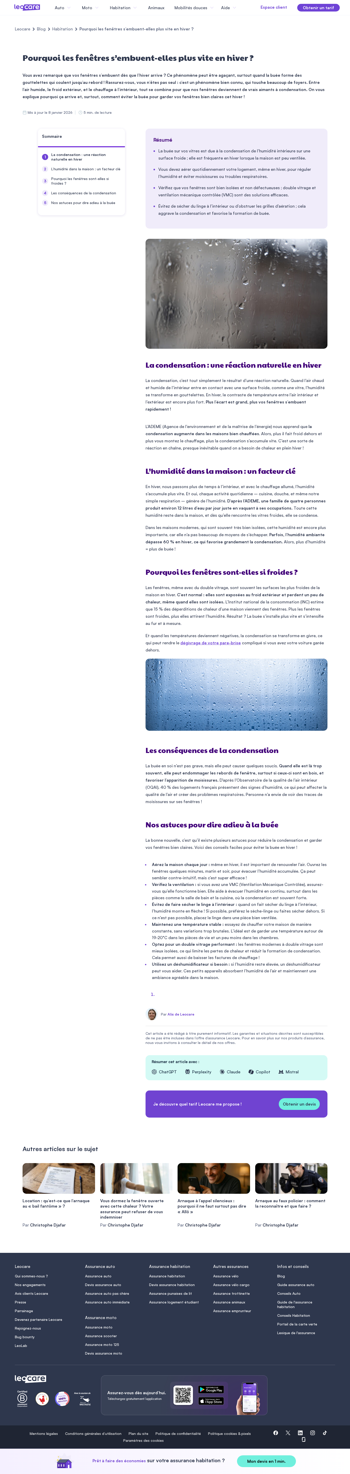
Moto (87, 7)
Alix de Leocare (181, 1014)
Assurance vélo (226, 1276)
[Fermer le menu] (242, 7)
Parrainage (24, 1311)
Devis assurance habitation (172, 1284)
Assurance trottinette (231, 1293)
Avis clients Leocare (31, 1293)
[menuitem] (81, 157)
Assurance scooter (101, 1336)
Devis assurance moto (103, 1353)
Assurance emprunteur (232, 1311)
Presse (20, 1302)
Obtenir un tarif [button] (318, 7)
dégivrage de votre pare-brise (210, 642)
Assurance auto (98, 1276)
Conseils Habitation (293, 1315)
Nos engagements (30, 1284)
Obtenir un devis (299, 1104)
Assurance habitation (167, 1276)
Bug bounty (25, 1337)
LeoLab (21, 1345)
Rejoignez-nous (28, 1328)
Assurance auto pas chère (107, 1293)
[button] (275, 1433)
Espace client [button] (274, 7)
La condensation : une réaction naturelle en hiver (78, 156)
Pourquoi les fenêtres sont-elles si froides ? (80, 180)
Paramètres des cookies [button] (143, 1440)
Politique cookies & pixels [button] (229, 1433)
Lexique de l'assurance (296, 1333)
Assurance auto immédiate (107, 1302)
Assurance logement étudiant (174, 1302)
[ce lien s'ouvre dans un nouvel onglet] (213, 1390)
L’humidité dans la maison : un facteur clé (85, 169)
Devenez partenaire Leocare (38, 1319)
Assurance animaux (229, 1302)
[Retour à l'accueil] (52, 1379)
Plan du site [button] (138, 1433)
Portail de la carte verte (297, 1324)
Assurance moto (98, 1327)
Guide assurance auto (295, 1284)
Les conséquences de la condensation (83, 193)
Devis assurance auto (103, 1284)
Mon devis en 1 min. (266, 1461)
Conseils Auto (289, 1293)
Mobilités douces (190, 7)
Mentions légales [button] (44, 1433)
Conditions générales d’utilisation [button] (93, 1433)
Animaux (156, 7)
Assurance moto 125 (102, 1344)
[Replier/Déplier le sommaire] (123, 138)
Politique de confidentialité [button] (178, 1433)
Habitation (62, 28)
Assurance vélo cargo (231, 1284)
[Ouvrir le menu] (12, 7)
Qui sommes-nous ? (31, 1276)
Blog (41, 28)
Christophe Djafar (48, 1225)
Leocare (22, 28)
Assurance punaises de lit (170, 1293)
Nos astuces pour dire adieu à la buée (83, 202)
